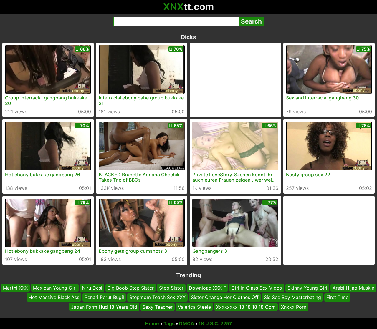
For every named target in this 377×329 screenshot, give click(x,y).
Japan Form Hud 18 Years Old (104, 307)
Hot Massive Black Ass (54, 297)
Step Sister (171, 288)
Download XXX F (207, 288)
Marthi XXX (15, 288)
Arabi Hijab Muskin (353, 288)
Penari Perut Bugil (104, 297)
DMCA (186, 323)
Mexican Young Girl (55, 288)
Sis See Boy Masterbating (292, 297)
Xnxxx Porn (293, 307)
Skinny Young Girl (307, 288)
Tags (169, 323)
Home (152, 323)
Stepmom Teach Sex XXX (157, 297)
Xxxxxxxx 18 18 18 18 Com (246, 307)
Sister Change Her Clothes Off (225, 297)
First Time (337, 297)
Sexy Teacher (158, 307)
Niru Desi (92, 288)
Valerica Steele (194, 307)
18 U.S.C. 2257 (215, 323)
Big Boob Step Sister (131, 288)
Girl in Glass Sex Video (256, 288)
